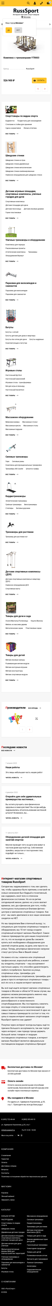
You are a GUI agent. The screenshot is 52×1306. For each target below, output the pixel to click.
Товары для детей (15, 655)
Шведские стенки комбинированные (20, 171)
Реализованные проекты (15, 248)
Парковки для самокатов (16, 294)
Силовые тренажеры (17, 456)
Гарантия (5, 1159)
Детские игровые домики (34, 209)
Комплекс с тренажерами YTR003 (21, 57)
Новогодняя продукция (36, 1248)
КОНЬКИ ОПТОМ (8, 1216)
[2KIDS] (15, 718)
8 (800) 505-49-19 (28, 1119)
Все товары (11, 134)
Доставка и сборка (8, 1166)
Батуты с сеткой (12, 332)
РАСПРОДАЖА (7, 1220)
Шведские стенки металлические (18, 168)
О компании (6, 1155)
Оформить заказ (8, 1200)
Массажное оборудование (19, 417)
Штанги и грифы (32, 469)
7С (36, 718)
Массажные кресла (13, 426)
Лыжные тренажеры (35, 1263)
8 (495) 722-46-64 (8, 1119)
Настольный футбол (14, 375)
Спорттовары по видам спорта (22, 116)
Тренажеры (32, 252)
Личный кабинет (7, 1196)
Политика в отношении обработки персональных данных (24, 1177)
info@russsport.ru (8, 1130)
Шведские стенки (15, 155)
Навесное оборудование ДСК (17, 585)
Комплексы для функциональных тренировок (24, 465)
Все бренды (33, 708)
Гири (7, 461)
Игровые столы (14, 370)
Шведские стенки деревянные (17, 164)
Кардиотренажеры (16, 496)
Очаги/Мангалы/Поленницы (17, 621)
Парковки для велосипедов (16, 291)
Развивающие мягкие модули (17, 664)
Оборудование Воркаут (15, 256)
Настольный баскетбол (15, 390)
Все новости (6, 751)
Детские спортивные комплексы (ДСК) (35, 1231)
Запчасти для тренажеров (37, 1259)
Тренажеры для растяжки (19, 532)
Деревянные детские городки (13, 1232)
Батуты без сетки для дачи (16, 339)
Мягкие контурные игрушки (16, 667)
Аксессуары (31, 1266)
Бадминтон (10, 121)
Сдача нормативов (13, 128)
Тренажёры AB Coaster (14, 469)
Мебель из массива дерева (16, 625)
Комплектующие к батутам (16, 343)
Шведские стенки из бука (15, 160)
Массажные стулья (29, 422)
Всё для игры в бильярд (15, 386)
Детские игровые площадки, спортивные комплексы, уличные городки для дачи (23, 194)
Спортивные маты (13, 589)
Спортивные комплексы (15, 202)
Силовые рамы (18, 461)
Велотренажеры (30, 505)
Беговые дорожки (23, 508)
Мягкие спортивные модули (17, 675)
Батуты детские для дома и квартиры (20, 336)
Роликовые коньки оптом (37, 1256)
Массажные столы (30, 426)
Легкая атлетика (30, 128)
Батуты (9, 327)
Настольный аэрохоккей (15, 379)
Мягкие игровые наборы (15, 660)
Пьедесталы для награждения (29, 121)
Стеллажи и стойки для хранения (19, 124)
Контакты (5, 1173)
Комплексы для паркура (15, 245)
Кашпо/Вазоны (37, 621)
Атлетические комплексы (16, 252)
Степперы (9, 508)
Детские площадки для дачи (17, 205)
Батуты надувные (37, 339)
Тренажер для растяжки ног (17, 537)
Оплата (4, 1163)
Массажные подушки (14, 429)
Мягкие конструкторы (14, 671)
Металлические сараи (14, 628)
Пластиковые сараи (33, 628)
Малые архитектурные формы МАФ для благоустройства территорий (13, 1251)
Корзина (4, 1193)
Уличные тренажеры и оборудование (25, 240)
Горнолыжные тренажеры (37, 1245)
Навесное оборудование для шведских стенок (24, 175)
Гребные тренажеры (13, 505)
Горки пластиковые (13, 213)
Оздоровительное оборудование (34, 1271)
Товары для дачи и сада (18, 616)
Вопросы (4, 1170)
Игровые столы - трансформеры (18, 383)
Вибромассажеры (13, 422)
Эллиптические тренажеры (16, 501)
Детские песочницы (13, 209)
